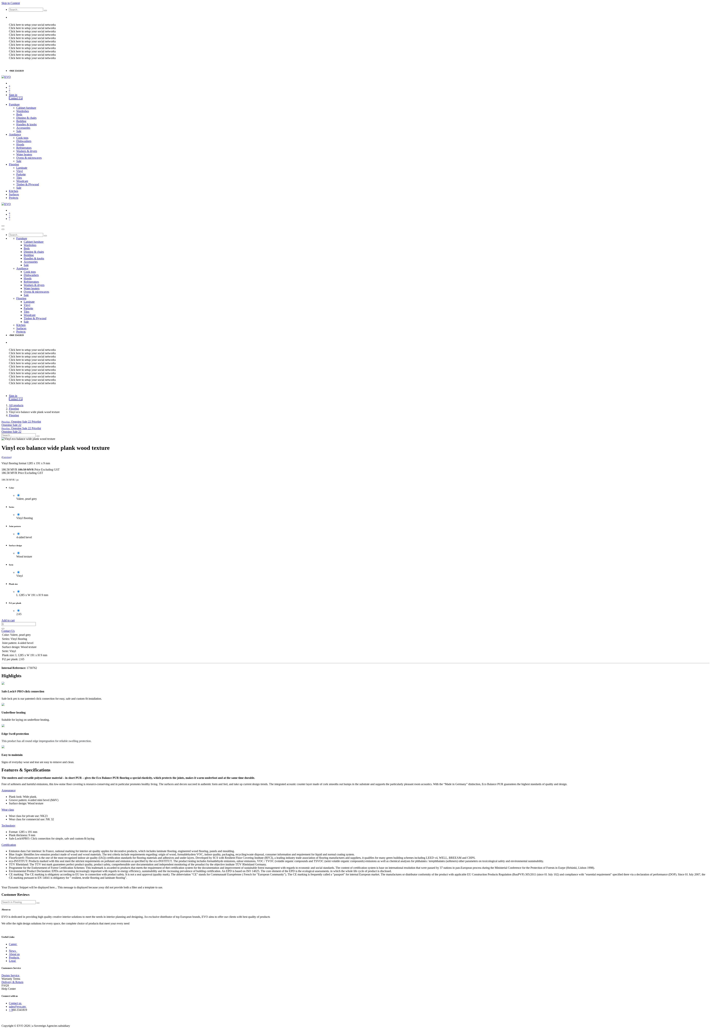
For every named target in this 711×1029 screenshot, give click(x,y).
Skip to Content (10, 3)
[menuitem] (14, 104)
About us (14, 954)
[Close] (2, 229)
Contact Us (15, 98)
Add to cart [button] (8, 620)
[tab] (8, 790)
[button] (21, 421)
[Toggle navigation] (2, 225)
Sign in (13, 94)
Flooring (14, 408)
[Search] (45, 10)
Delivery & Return (12, 982)
